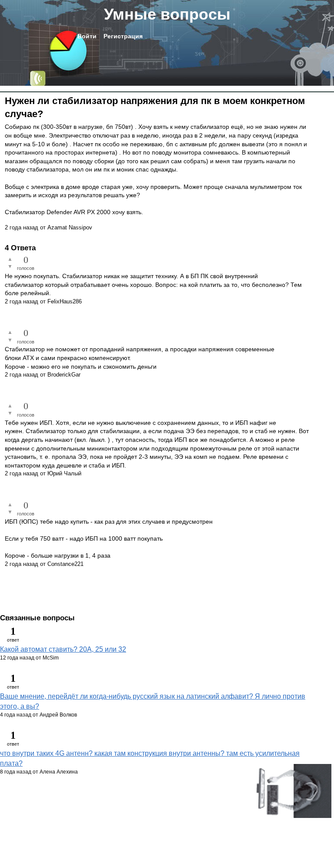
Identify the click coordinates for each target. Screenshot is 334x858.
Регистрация (123, 36)
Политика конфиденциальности (43, 800)
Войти (87, 36)
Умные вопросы (167, 14)
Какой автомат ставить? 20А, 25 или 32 (63, 649)
